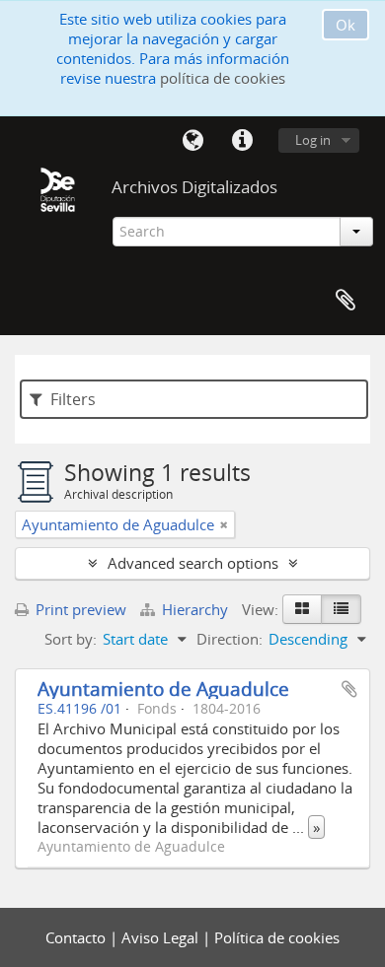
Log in (313, 140)
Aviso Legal (161, 937)
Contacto (77, 937)
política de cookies (222, 78)
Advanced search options (193, 563)
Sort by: (70, 639)
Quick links (242, 141)
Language (192, 141)
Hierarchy (195, 609)
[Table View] (341, 609)
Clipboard (345, 300)
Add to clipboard (349, 689)
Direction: (229, 639)
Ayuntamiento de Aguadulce (163, 688)
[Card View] (302, 609)
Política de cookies (277, 937)
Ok (345, 25)
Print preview (79, 609)
